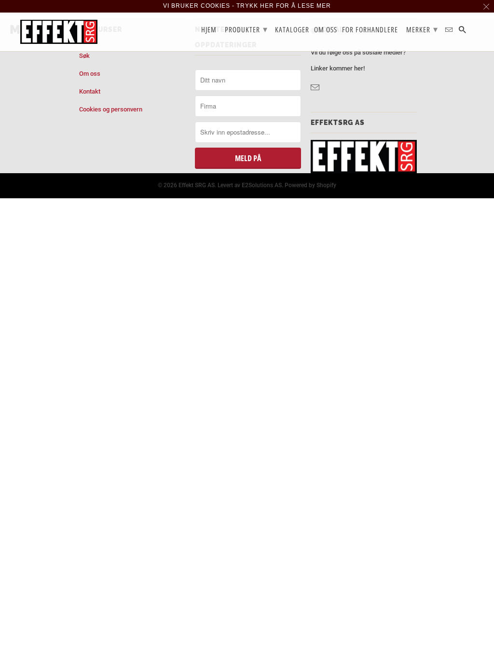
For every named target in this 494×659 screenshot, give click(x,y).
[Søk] (463, 32)
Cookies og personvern (110, 109)
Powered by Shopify (310, 185)
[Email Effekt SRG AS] (316, 87)
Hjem (209, 30)
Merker (422, 29)
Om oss (89, 73)
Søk (84, 55)
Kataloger (292, 30)
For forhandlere (370, 30)
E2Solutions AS (262, 185)
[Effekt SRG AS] (58, 32)
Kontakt (89, 91)
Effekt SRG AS (196, 185)
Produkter (246, 29)
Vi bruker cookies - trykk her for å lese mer (247, 5)
